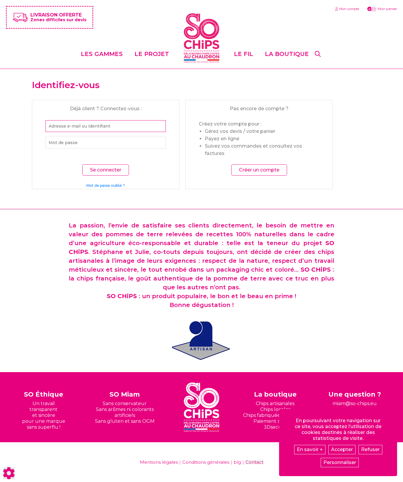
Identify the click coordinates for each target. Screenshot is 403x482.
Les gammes (102, 53)
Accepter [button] (342, 449)
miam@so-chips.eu (354, 403)
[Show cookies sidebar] (9, 473)
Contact (254, 462)
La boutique (287, 53)
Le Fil (243, 53)
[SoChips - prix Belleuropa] (201, 340)
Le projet (152, 53)
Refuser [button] (370, 449)
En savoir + (310, 449)
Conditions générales (205, 462)
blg (237, 462)
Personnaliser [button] (339, 462)
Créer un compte (259, 170)
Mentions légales (159, 462)
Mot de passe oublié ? (105, 185)
